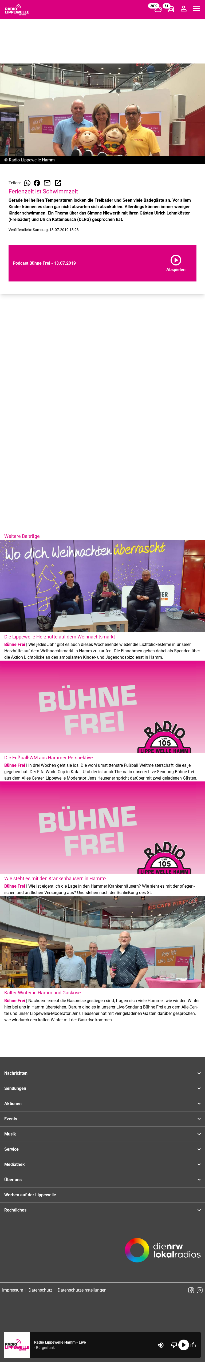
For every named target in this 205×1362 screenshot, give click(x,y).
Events (10, 1118)
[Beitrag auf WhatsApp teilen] (27, 183)
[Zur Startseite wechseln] (17, 9)
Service (11, 1149)
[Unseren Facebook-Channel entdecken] (191, 1290)
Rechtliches (15, 1210)
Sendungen (15, 1088)
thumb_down (174, 1345)
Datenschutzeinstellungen (82, 1290)
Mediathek (14, 1164)
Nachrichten (15, 1073)
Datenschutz (40, 1290)
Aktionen (13, 1103)
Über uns (13, 1179)
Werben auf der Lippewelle (30, 1194)
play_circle (183, 1345)
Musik (10, 1134)
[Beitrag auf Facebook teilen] (37, 183)
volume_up (160, 1345)
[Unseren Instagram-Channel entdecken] (199, 1290)
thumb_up (193, 1345)
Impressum (12, 1290)
